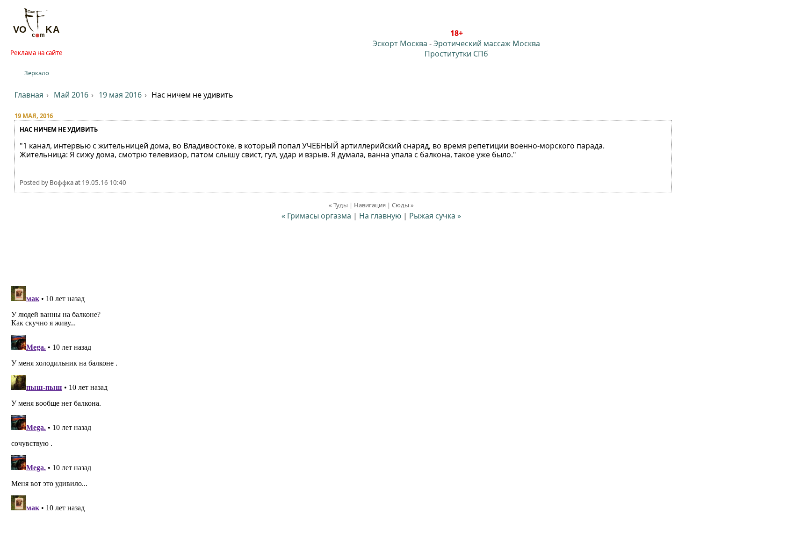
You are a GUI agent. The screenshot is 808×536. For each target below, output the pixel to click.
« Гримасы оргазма (316, 216)
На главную (380, 216)
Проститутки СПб (456, 54)
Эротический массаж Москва (486, 43)
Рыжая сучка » (435, 216)
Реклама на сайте (36, 53)
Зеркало (36, 73)
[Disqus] (404, 399)
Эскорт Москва (400, 43)
